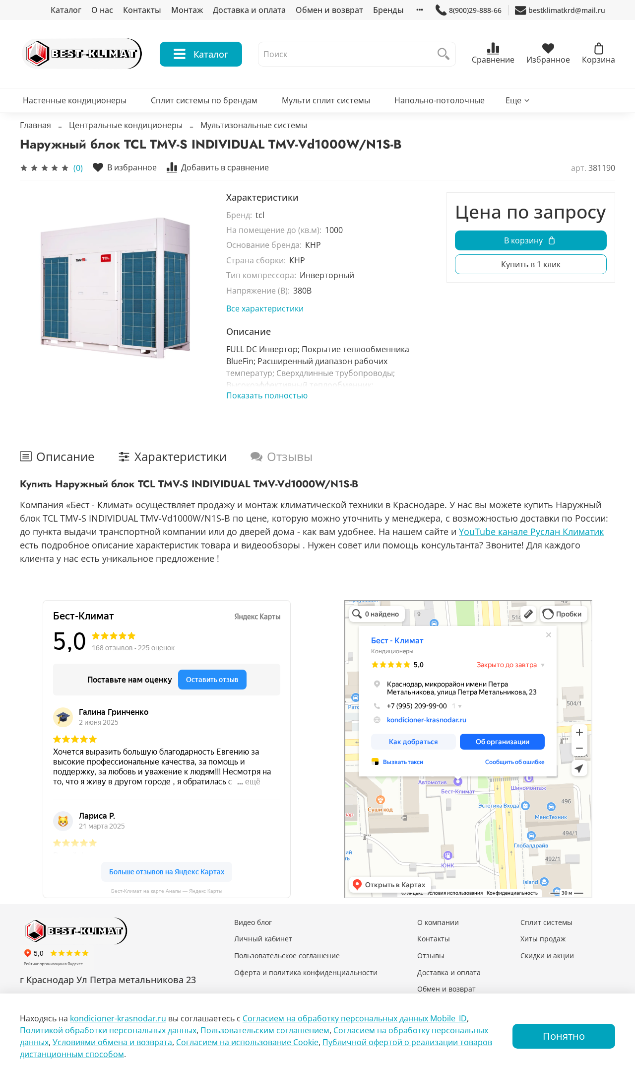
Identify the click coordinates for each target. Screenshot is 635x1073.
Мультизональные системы (253, 125)
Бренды (388, 9)
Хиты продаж (543, 938)
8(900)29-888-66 (475, 10)
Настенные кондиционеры (75, 100)
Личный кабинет (263, 938)
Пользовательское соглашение (287, 955)
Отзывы (430, 955)
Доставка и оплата (249, 9)
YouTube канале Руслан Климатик (531, 531)
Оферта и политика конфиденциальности (306, 972)
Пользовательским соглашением (264, 1030)
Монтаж (187, 9)
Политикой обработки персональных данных (108, 1030)
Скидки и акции (547, 955)
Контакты (142, 9)
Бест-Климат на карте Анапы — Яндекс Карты (166, 891)
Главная (35, 125)
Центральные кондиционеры (126, 125)
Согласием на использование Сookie (247, 1042)
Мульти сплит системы (326, 100)
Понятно (564, 1036)
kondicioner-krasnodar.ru (118, 1018)
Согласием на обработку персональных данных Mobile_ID (355, 1018)
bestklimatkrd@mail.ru (566, 10)
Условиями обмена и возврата (112, 1042)
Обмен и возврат (329, 9)
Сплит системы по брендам (204, 100)
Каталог (66, 9)
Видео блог (253, 922)
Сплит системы (546, 922)
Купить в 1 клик (531, 264)
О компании (438, 922)
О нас (102, 9)
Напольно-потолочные (439, 100)
